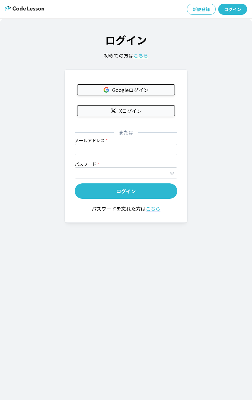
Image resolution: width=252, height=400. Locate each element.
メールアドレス (91, 140)
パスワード (87, 164)
